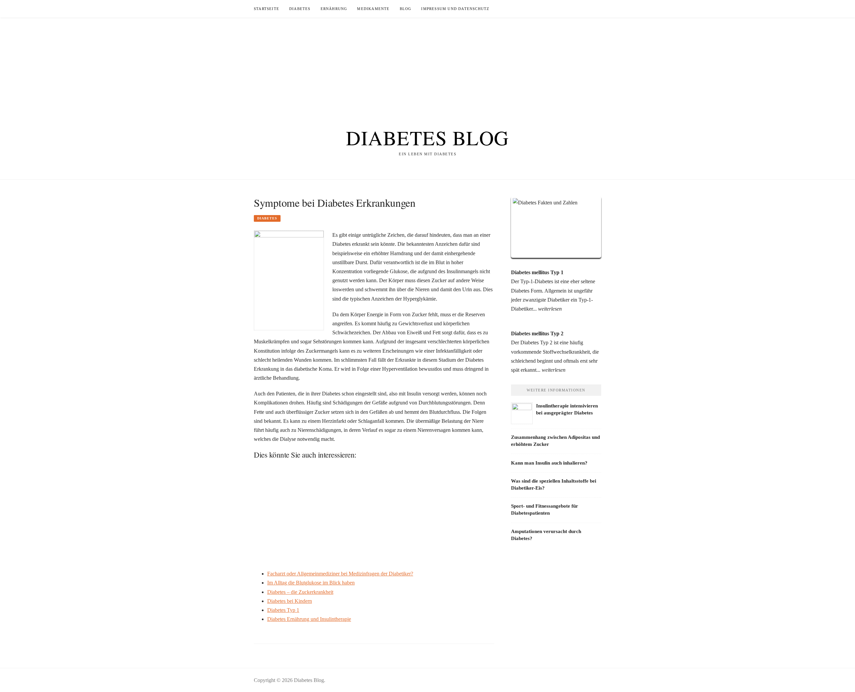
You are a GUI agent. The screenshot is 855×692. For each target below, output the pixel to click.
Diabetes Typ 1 (283, 610)
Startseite (266, 9)
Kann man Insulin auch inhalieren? (549, 463)
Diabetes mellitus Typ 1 (537, 272)
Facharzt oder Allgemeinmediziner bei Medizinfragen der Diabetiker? (340, 573)
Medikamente (373, 9)
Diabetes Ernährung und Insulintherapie (309, 619)
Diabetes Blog (427, 137)
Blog (405, 9)
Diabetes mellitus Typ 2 (537, 333)
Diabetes (300, 9)
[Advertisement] (427, 64)
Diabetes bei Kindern (289, 601)
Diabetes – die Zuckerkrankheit (300, 592)
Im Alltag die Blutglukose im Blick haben (311, 582)
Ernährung (334, 9)
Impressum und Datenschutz (455, 9)
